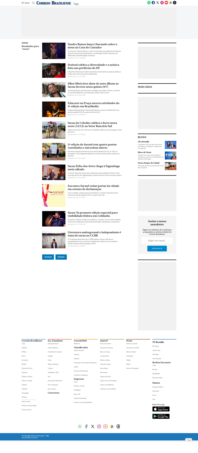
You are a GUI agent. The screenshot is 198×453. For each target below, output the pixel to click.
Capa (23, 343)
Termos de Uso (26, 410)
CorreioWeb (80, 340)
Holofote (24, 389)
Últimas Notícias (53, 364)
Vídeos (128, 360)
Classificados (81, 347)
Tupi (153, 399)
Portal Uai (155, 391)
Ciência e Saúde (27, 381)
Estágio (50, 356)
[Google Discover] (170, 3)
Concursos (53, 392)
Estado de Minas (157, 387)
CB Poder (155, 354)
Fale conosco (52, 389)
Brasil (23, 356)
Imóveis (76, 354)
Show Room (104, 368)
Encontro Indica (157, 378)
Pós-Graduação (53, 385)
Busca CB (77, 394)
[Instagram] (162, 4)
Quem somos (26, 401)
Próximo (61, 257)
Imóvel (104, 340)
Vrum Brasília (156, 358)
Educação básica (53, 343)
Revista (154, 369)
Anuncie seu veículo (132, 348)
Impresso (79, 379)
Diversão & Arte (27, 368)
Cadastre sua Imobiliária (108, 389)
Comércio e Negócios (81, 375)
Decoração (103, 372)
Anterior (48, 257)
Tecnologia (25, 393)
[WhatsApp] (149, 4)
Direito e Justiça (27, 376)
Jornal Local (156, 350)
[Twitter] (157, 4)
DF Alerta (155, 346)
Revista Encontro (161, 362)
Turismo (24, 397)
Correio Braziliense (32, 340)
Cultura (50, 368)
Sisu (49, 376)
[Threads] (174, 4)
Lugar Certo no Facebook (108, 381)
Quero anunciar (79, 350)
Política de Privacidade (29, 405)
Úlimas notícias (105, 360)
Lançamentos (104, 356)
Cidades (24, 348)
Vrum (129, 340)
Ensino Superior (53, 348)
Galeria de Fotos (105, 376)
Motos (128, 364)
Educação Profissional (55, 381)
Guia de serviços (105, 364)
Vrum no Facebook (132, 368)
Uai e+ (154, 395)
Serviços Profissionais (81, 371)
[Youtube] (166, 4)
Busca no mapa (105, 352)
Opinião (24, 385)
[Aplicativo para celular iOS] (161, 409)
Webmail (77, 343)
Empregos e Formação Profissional (85, 363)
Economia (25, 360)
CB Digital (77, 390)
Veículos (76, 358)
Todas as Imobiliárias (107, 385)
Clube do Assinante (80, 398)
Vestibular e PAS (53, 372)
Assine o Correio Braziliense (83, 402)
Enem (50, 360)
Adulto (76, 367)
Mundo (24, 364)
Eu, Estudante (55, 340)
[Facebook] (153, 4)
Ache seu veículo (131, 343)
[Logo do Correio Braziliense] (54, 3)
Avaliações (129, 356)
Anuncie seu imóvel (106, 348)
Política (24, 352)
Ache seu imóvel (105, 343)
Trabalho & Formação (55, 352)
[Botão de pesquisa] (33, 3)
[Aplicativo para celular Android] (161, 416)
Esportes (25, 372)
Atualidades (156, 373)
